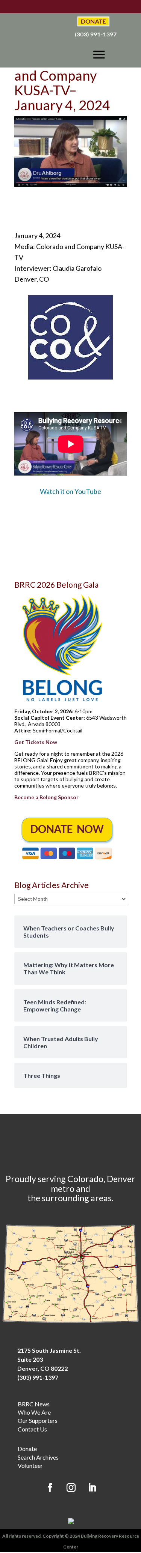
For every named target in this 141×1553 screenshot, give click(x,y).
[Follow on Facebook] (50, 1488)
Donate (27, 1448)
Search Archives (38, 1457)
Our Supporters (38, 1420)
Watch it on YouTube (70, 492)
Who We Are (34, 1412)
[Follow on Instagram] (71, 1488)
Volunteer (30, 1465)
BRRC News (34, 1404)
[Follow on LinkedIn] (92, 1488)
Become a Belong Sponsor (46, 797)
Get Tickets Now (35, 742)
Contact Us (32, 1429)
